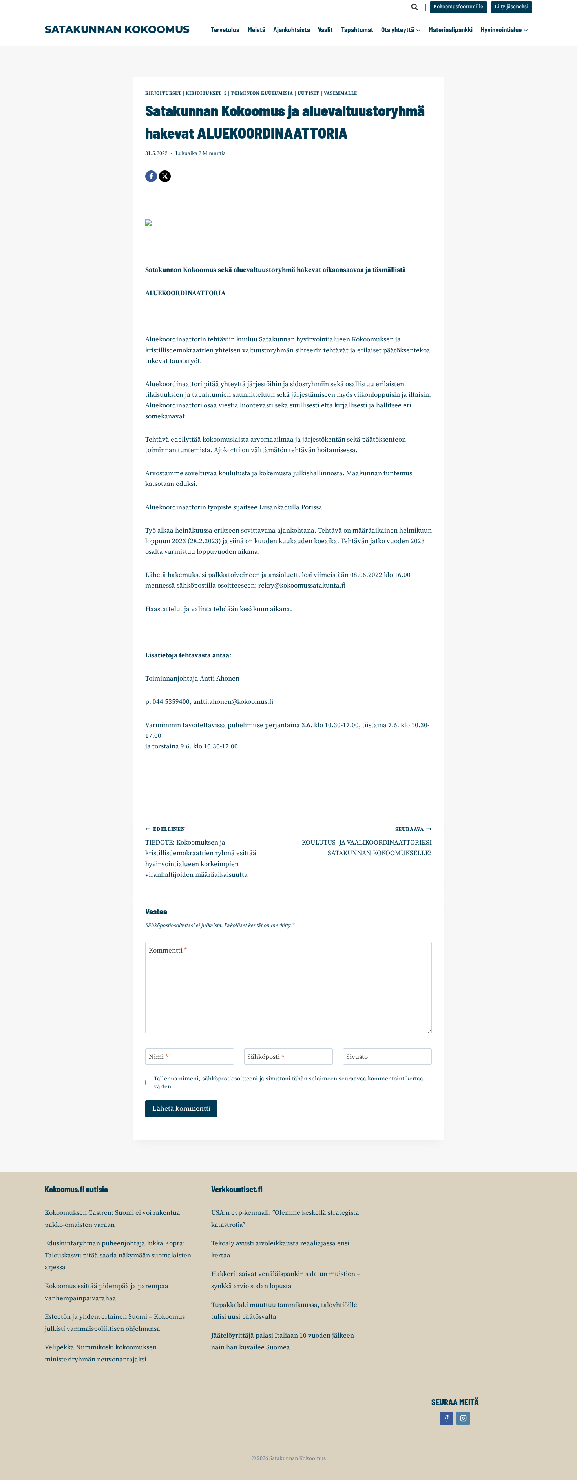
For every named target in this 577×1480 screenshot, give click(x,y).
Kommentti (168, 950)
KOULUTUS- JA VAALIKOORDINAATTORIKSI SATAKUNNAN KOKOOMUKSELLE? (367, 842)
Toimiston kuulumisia (262, 93)
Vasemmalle (340, 93)
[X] (165, 176)
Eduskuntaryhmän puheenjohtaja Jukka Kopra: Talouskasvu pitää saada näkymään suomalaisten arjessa (118, 1255)
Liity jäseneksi (511, 7)
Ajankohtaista (291, 29)
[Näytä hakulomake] (414, 7)
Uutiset (309, 93)
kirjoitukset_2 (206, 93)
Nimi (158, 1057)
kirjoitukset (163, 93)
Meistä (256, 29)
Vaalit (325, 29)
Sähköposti (265, 1057)
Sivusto (357, 1057)
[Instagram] (463, 1418)
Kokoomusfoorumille (458, 7)
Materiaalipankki (451, 29)
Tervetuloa (225, 29)
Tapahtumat (357, 29)
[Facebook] (151, 176)
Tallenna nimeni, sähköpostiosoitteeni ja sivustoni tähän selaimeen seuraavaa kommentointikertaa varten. (288, 1082)
